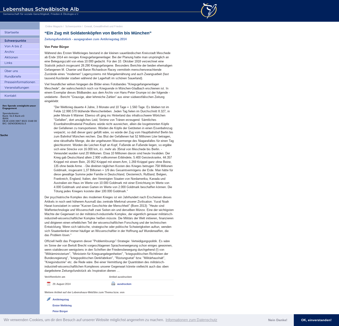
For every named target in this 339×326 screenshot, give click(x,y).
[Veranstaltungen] (19, 88)
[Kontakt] (19, 96)
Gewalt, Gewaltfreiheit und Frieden (103, 26)
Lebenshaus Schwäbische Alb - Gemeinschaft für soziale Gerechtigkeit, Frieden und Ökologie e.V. (40, 10)
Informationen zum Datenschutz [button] (191, 320)
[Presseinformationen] (19, 82)
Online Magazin (53, 26)
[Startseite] (19, 32)
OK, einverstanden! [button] (316, 320)
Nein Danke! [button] (277, 320)
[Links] (19, 63)
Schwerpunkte (73, 26)
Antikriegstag (61, 299)
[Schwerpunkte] (19, 41)
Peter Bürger (60, 311)
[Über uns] (19, 71)
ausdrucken (124, 284)
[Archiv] (19, 52)
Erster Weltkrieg (62, 305)
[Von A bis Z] (19, 46)
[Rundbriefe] (19, 76)
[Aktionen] (19, 57)
